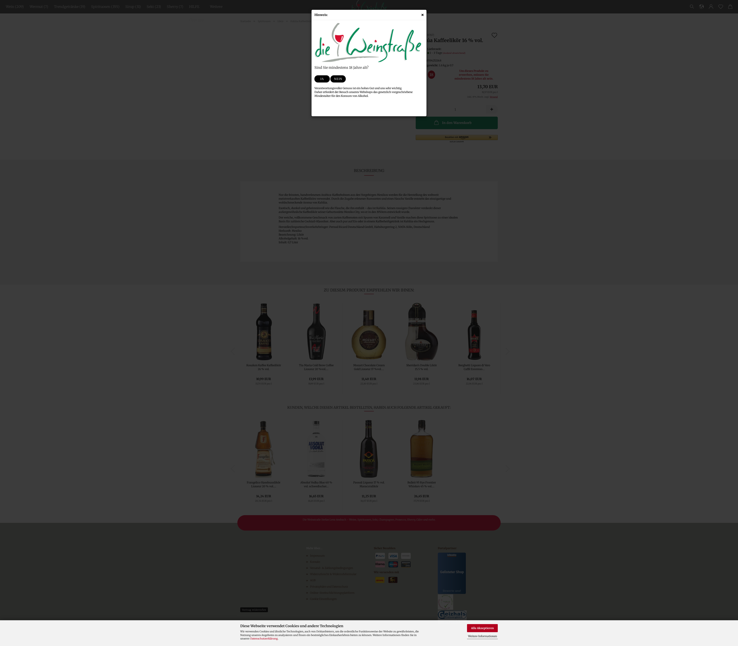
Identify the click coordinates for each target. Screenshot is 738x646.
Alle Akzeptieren (482, 628)
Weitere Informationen (482, 636)
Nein (338, 79)
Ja (322, 79)
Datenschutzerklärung (264, 638)
